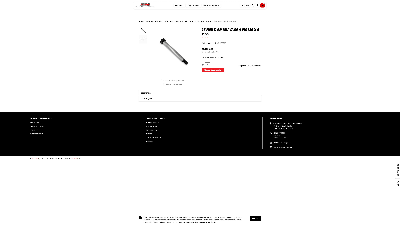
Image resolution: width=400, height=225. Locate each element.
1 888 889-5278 (280, 137)
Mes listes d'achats (36, 134)
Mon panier (34, 130)
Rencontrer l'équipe (210, 5)
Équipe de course (193, 5)
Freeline (205, 37)
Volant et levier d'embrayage (200, 21)
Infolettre (149, 134)
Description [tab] (146, 93)
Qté (203, 65)
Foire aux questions (152, 122)
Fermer (255, 218)
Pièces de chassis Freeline (164, 21)
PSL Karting (35, 158)
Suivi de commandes (37, 126)
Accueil (141, 21)
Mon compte (34, 122)
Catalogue (149, 21)
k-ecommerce (75, 158)
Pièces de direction (181, 21)
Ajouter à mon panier (213, 70)
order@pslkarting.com (283, 147)
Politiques (149, 141)
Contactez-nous (151, 130)
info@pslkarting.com (282, 142)
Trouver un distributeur (154, 137)
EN (242, 5)
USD (247, 5)
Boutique (178, 5)
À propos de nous (152, 126)
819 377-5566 (279, 133)
